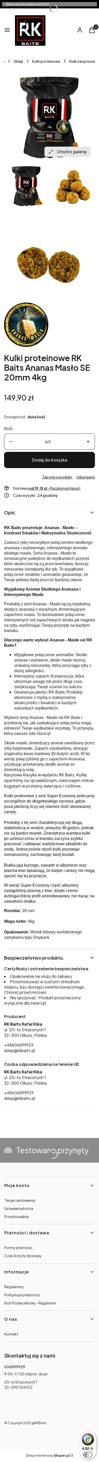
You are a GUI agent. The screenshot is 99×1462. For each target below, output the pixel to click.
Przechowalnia (16, 1216)
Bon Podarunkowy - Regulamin (30, 1303)
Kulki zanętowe (82, 61)
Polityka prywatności (22, 1294)
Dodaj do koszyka (49, 460)
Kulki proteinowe (46, 61)
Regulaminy (14, 1286)
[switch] (87, 1454)
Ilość (8, 428)
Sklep (18, 61)
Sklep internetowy (48, 1455)
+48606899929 (19, 1045)
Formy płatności (18, 1247)
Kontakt (11, 1334)
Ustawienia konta (18, 1208)
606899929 (14, 1366)
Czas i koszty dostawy (23, 1255)
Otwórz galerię (72, 151)
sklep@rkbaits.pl (19, 1050)
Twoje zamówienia (19, 1200)
